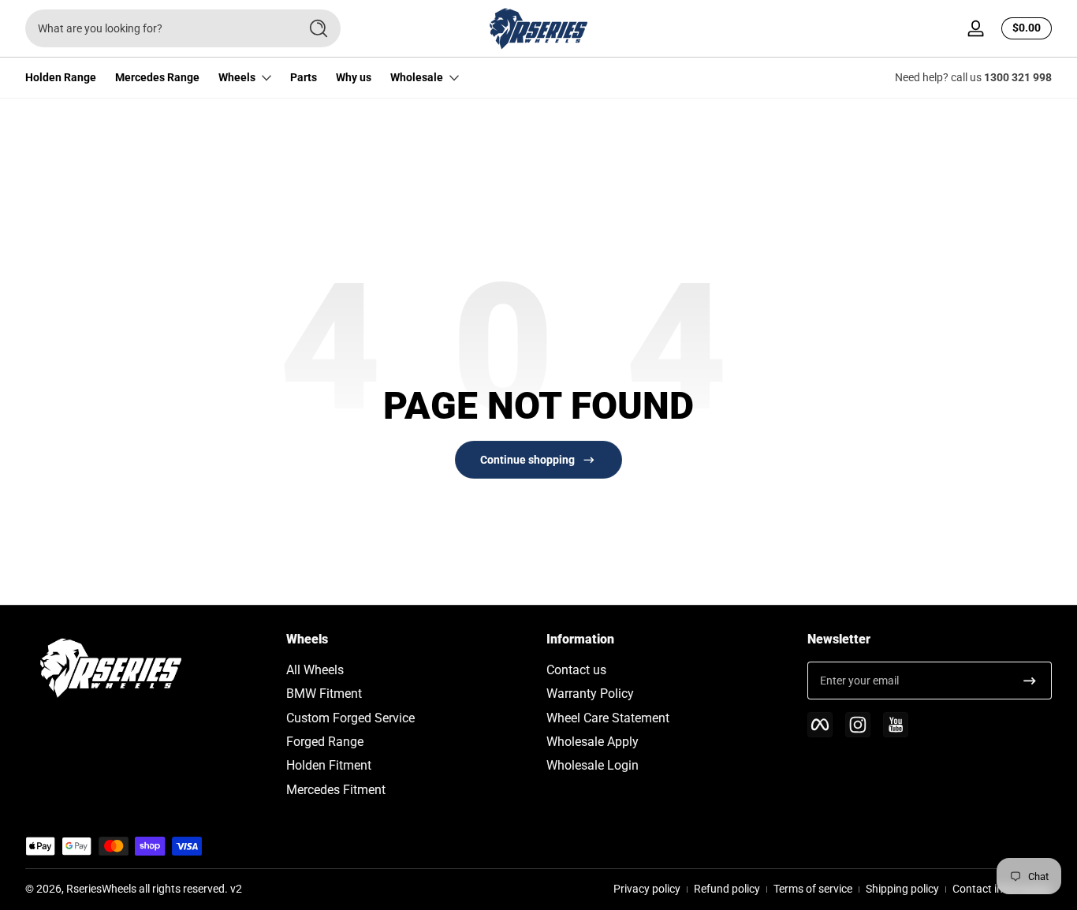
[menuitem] (408, 670)
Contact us (576, 669)
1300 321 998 (1018, 77)
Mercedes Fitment (336, 789)
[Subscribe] (1030, 680)
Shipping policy (902, 888)
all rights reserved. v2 (190, 888)
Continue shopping (527, 459)
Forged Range (324, 741)
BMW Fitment (324, 693)
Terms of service (812, 888)
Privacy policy (646, 888)
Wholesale (416, 77)
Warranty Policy (590, 693)
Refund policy (727, 888)
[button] (1023, 28)
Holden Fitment (328, 765)
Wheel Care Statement (607, 717)
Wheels (236, 77)
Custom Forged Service (350, 717)
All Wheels (315, 669)
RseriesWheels (101, 888)
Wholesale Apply (592, 741)
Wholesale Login (592, 765)
